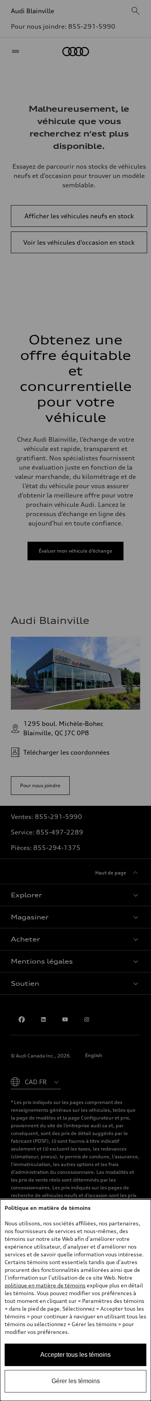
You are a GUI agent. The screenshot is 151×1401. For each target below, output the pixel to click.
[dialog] (75, 1300)
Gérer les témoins (75, 1381)
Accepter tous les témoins (75, 1354)
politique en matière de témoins (45, 1285)
